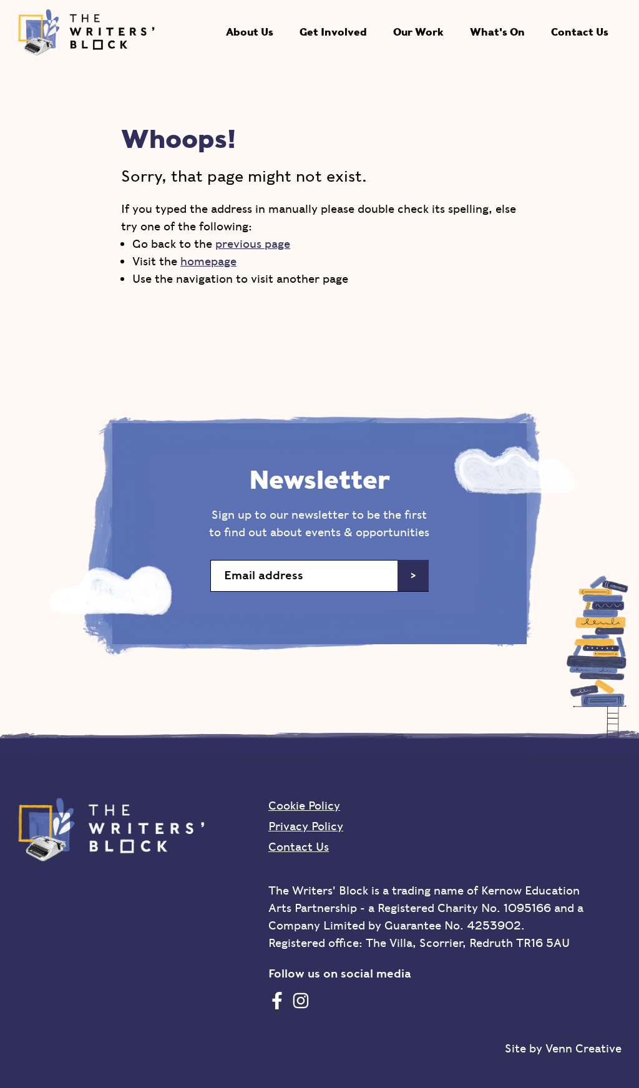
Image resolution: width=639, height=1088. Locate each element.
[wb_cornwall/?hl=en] (301, 1000)
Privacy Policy (305, 826)
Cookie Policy (304, 805)
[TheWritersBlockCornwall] (277, 1000)
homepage (208, 261)
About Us (249, 32)
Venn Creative (583, 1048)
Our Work (418, 32)
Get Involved (333, 32)
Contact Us (579, 32)
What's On (497, 32)
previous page (252, 244)
